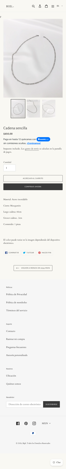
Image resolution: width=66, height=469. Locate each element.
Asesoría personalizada (16, 355)
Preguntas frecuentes (16, 347)
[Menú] (53, 6)
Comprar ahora (33, 187)
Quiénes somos (13, 383)
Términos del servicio (16, 310)
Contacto (10, 331)
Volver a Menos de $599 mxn (35, 268)
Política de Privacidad (16, 294)
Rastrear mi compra (15, 339)
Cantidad (7, 162)
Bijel (24, 443)
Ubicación (11, 375)
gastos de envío (32, 148)
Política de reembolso (16, 302)
